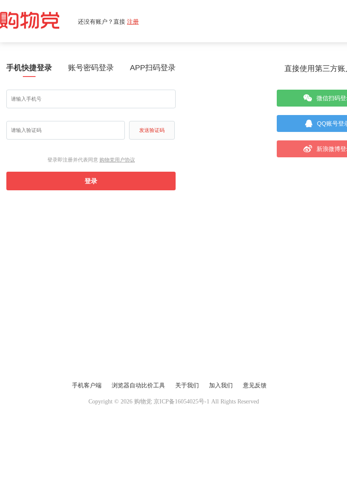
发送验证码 (152, 130)
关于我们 (187, 385)
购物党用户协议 (117, 160)
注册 (133, 21)
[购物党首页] (39, 21)
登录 (91, 180)
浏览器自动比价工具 (138, 385)
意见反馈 (255, 385)
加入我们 (221, 385)
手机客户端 (87, 385)
